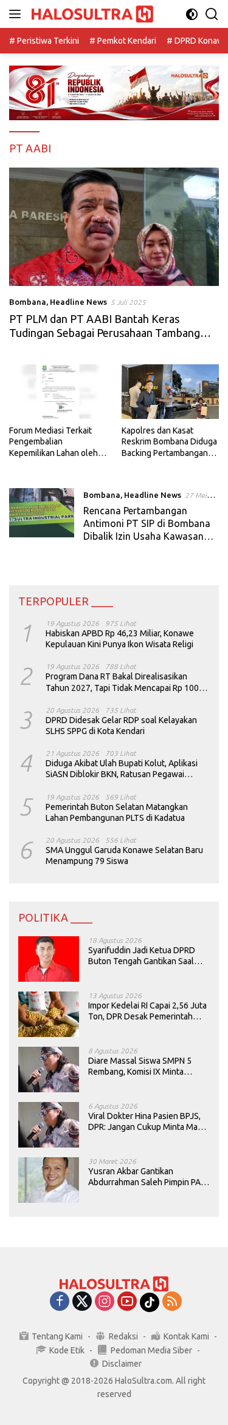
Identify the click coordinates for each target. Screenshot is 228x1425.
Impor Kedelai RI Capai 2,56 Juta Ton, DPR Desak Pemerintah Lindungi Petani (147, 1011)
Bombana (27, 302)
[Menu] (17, 14)
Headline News (78, 302)
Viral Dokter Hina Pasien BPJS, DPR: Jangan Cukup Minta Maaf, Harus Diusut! (147, 1121)
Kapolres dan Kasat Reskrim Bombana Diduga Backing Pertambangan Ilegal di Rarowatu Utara (169, 442)
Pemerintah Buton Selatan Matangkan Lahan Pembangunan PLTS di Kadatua (117, 812)
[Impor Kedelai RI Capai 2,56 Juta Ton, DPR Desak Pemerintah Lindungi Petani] (48, 1014)
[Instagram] (104, 1302)
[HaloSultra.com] (91, 14)
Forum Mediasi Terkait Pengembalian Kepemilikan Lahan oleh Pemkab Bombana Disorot (57, 442)
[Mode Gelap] (192, 14)
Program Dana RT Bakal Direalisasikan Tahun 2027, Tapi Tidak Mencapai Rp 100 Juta (122, 682)
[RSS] (172, 1302)
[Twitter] (82, 1302)
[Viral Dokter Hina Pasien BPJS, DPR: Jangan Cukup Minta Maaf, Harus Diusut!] (48, 1125)
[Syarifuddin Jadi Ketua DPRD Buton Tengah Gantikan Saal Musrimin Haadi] (48, 959)
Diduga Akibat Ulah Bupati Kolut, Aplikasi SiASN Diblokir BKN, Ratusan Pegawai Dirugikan (122, 769)
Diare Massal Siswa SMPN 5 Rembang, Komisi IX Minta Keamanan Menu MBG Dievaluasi (140, 1066)
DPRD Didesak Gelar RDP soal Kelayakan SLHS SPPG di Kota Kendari (121, 725)
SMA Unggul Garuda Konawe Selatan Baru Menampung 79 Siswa (124, 855)
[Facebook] (59, 1302)
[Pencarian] (212, 14)
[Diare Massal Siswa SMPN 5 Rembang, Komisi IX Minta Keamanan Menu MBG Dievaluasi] (48, 1069)
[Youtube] (127, 1302)
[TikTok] (149, 1302)
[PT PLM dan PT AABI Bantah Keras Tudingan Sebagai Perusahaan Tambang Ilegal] (114, 227)
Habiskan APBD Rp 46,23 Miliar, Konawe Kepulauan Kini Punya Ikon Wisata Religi (120, 638)
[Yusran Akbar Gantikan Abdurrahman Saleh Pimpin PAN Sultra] (48, 1180)
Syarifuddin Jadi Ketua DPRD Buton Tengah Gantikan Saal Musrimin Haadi (141, 956)
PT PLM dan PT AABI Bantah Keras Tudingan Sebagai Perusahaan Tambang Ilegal (104, 333)
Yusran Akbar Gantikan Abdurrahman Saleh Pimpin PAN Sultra (147, 1177)
